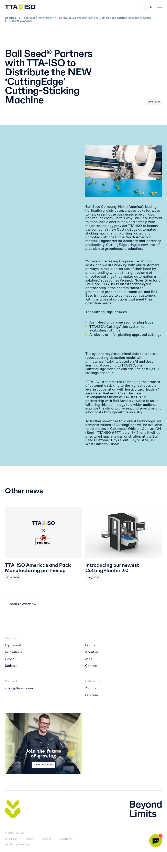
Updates (10, 17)
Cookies (47, 839)
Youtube (91, 688)
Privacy (29, 839)
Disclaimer (11, 839)
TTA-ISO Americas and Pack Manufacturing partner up (38, 567)
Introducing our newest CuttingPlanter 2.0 (112, 567)
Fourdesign (24, 844)
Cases (9, 659)
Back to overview (20, 20)
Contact (91, 666)
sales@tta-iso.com (19, 688)
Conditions (66, 839)
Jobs (88, 659)
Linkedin (91, 695)
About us (91, 652)
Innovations (13, 652)
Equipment (13, 645)
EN (150, 7)
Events (90, 645)
